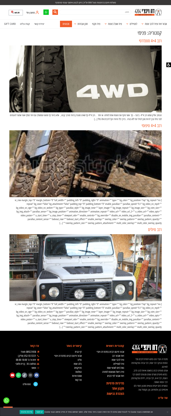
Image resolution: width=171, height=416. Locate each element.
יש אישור (39, 412)
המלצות (78, 371)
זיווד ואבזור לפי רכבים (115, 375)
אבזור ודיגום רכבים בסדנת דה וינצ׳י (110, 351)
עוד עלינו (163, 398)
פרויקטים (78, 367)
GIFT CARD (10, 24)
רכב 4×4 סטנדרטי (150, 40)
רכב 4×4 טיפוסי (152, 125)
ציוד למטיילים (118, 363)
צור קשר (78, 379)
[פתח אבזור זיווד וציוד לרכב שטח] (142, 24)
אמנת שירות (77, 375)
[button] (16, 12)
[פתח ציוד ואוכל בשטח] (106, 24)
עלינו (80, 359)
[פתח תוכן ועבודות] (75, 24)
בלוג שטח (78, 363)
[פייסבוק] (36, 375)
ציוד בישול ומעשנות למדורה (113, 371)
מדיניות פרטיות (26, 412)
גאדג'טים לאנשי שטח (115, 367)
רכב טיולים (155, 229)
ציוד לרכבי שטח (118, 359)
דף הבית (78, 351)
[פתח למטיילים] (127, 24)
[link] (148, 12)
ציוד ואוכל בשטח (115, 24)
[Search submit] (55, 12)
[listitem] (36, 375)
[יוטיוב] (12, 375)
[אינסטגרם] (30, 375)
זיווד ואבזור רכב (118, 355)
